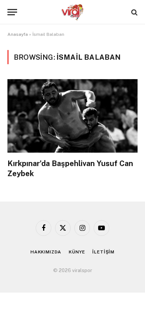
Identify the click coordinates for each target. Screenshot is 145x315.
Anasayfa (17, 34)
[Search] (134, 12)
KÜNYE (77, 252)
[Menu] (12, 12)
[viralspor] (72, 12)
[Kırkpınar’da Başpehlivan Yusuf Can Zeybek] (72, 116)
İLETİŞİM (103, 252)
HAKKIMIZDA (45, 252)
